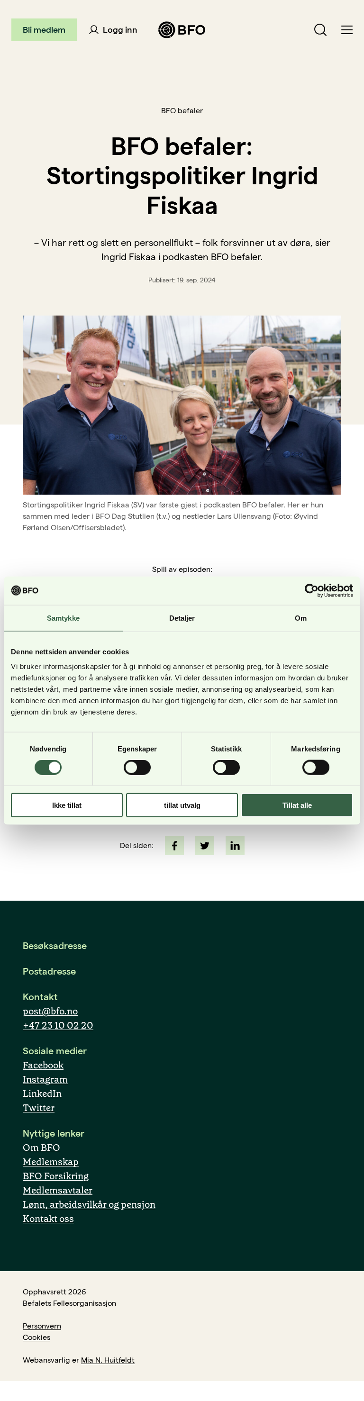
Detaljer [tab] (182, 618)
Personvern (42, 1326)
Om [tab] (301, 618)
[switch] (137, 767)
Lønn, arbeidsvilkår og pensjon (89, 1204)
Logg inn (119, 29)
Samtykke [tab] (63, 618)
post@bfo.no (50, 1011)
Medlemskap (51, 1162)
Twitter (39, 1108)
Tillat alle (297, 805)
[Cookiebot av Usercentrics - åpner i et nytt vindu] (311, 590)
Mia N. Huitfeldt (108, 1360)
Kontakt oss (48, 1218)
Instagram (45, 1079)
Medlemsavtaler (57, 1190)
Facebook (43, 1065)
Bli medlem (44, 29)
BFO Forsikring (56, 1176)
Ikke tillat (67, 805)
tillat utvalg (182, 805)
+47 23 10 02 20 (58, 1025)
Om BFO (41, 1147)
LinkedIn (42, 1093)
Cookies (36, 1337)
